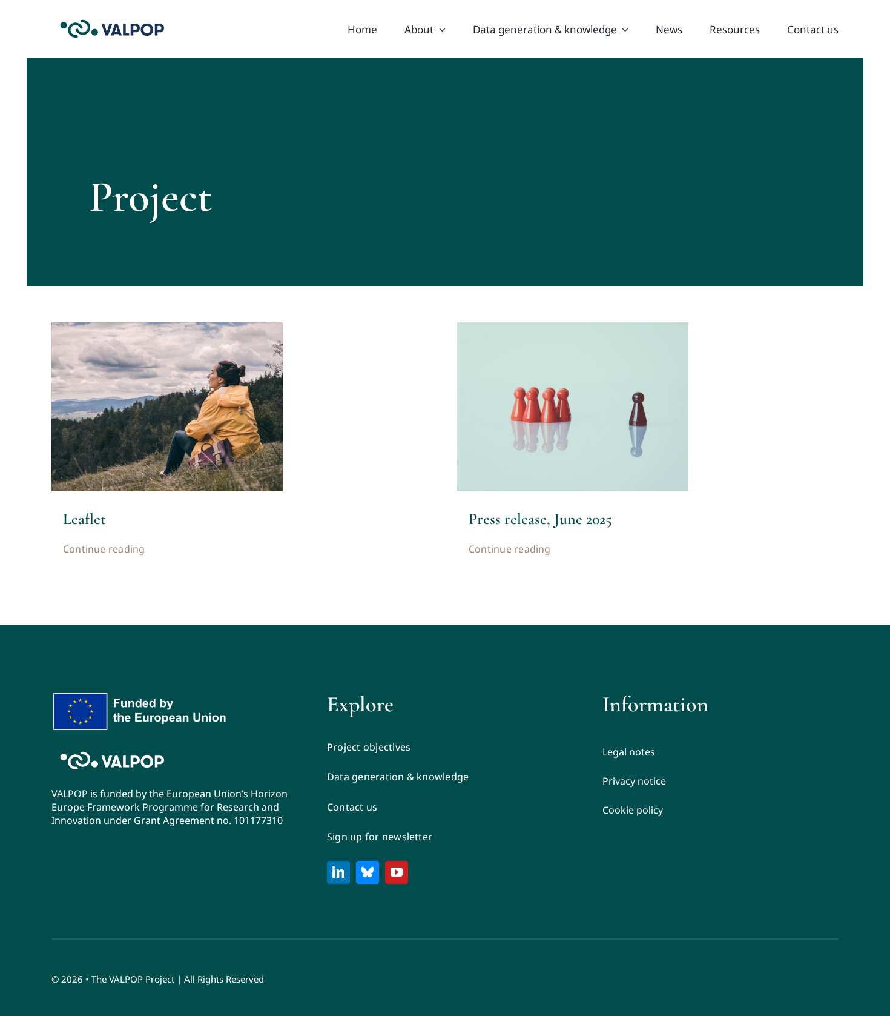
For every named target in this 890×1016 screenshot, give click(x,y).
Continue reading (104, 549)
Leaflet (84, 519)
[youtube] (396, 872)
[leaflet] (167, 328)
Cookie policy (632, 810)
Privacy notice (634, 781)
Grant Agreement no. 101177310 (208, 820)
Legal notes (628, 752)
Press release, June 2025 (540, 519)
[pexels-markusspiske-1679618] (572, 328)
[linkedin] (338, 872)
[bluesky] (367, 872)
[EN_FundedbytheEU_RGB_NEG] (142, 697)
